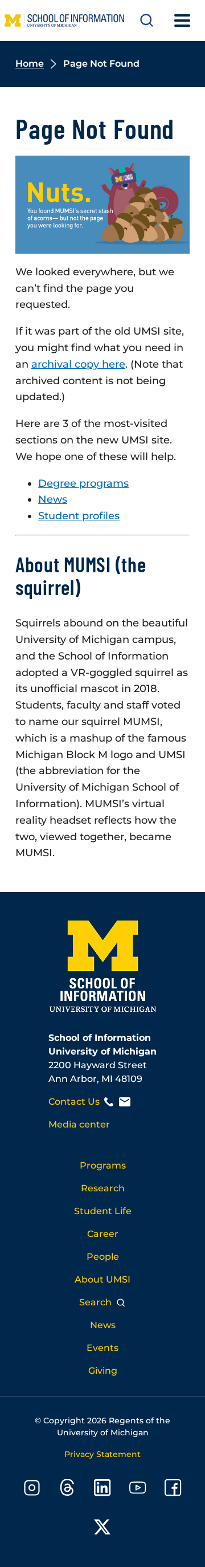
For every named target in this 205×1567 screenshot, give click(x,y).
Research (103, 1188)
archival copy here (78, 364)
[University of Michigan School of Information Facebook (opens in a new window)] (173, 1489)
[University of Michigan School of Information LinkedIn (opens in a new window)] (102, 1489)
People (103, 1256)
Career (102, 1233)
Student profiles (79, 516)
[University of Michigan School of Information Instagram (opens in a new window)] (31, 1489)
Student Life (103, 1211)
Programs (103, 1165)
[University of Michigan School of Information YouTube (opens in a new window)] (137, 1489)
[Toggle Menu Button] (182, 20)
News (52, 499)
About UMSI (102, 1279)
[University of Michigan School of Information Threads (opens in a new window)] (67, 1489)
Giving (102, 1370)
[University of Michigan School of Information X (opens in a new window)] (102, 1529)
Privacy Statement (102, 1454)
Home (29, 63)
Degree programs (83, 483)
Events (102, 1347)
